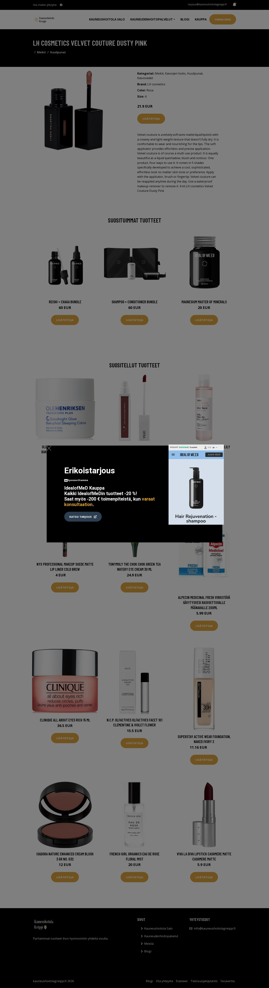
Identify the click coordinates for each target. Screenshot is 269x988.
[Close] (49, 448)
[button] (83, 517)
